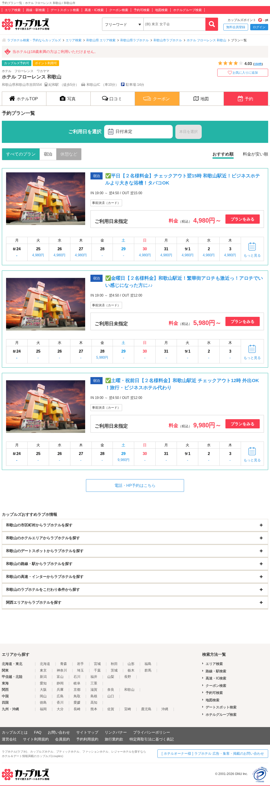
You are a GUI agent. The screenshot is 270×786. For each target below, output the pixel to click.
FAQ (37, 732)
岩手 (80, 664)
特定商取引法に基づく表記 (151, 739)
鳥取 (77, 696)
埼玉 (80, 670)
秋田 (114, 664)
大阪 (43, 690)
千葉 (97, 670)
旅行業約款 (114, 739)
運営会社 (9, 739)
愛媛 (77, 702)
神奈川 (62, 670)
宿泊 (48, 154)
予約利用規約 (87, 739)
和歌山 (129, 690)
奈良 (110, 690)
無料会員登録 (235, 27)
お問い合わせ (59, 732)
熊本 (93, 709)
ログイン (259, 27)
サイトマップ (87, 732)
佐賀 (110, 709)
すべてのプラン (21, 154)
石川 (77, 677)
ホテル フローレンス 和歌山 (206, 40)
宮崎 (127, 709)
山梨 (110, 677)
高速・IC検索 (94, 10)
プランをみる (242, 219)
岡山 (43, 696)
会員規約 (62, 739)
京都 (77, 690)
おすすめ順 (223, 154)
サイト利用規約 (36, 739)
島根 (93, 696)
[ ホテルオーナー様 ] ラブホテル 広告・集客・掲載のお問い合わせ (213, 753)
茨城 (114, 670)
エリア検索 (13, 10)
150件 (258, 64)
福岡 (43, 709)
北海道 (45, 664)
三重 (93, 683)
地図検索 (161, 10)
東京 (43, 670)
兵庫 (60, 690)
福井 (93, 677)
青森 (63, 664)
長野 (127, 677)
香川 (60, 702)
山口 (110, 696)
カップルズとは (15, 732)
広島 (60, 696)
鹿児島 (146, 709)
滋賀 (93, 690)
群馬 (147, 670)
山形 (131, 664)
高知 (93, 702)
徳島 (43, 702)
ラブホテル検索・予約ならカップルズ (34, 40)
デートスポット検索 (65, 10)
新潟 (43, 677)
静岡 (60, 683)
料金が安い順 (255, 154)
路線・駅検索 (35, 10)
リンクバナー (116, 732)
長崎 (77, 709)
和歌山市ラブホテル (167, 40)
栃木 (131, 670)
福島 (147, 664)
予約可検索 (142, 10)
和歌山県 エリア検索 (100, 40)
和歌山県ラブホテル (134, 40)
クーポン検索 (118, 10)
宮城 (97, 664)
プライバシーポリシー (151, 732)
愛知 (43, 683)
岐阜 (77, 683)
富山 (60, 677)
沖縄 (164, 709)
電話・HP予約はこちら (135, 485)
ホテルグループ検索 (187, 10)
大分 (60, 709)
